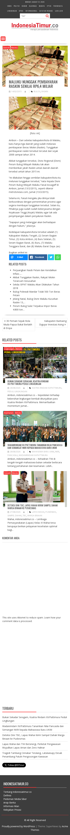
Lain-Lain (59, 11)
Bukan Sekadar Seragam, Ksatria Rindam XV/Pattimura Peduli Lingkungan (28, 382)
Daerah (6, 47)
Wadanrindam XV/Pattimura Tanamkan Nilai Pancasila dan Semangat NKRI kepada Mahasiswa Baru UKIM (34, 446)
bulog (37, 91)
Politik (17, 6)
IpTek (49, 6)
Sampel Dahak (14, 515)
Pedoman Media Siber (15, 799)
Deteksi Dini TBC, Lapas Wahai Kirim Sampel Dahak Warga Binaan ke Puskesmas (32, 506)
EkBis (9, 6)
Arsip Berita (9, 802)
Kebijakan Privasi (12, 809)
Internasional (31, 11)
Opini (21, 11)
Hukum (24, 6)
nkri (57, 451)
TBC (24, 515)
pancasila (12, 455)
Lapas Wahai (38, 512)
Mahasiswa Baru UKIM (43, 451)
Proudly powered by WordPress (18, 826)
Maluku (14, 47)
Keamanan (8, 413)
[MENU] (3, 38)
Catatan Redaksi (46, 11)
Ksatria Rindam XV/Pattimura (47, 388)
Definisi (7, 795)
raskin (45, 91)
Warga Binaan (34, 515)
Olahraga (33, 6)
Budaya (42, 6)
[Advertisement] (35, 667)
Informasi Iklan (11, 806)
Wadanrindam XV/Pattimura (33, 455)
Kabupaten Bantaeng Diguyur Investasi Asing (53, 322)
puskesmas (50, 512)
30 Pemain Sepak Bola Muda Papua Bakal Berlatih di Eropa (17, 324)
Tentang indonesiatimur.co (17, 791)
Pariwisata (58, 6)
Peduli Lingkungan (17, 391)
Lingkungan (12, 11)
